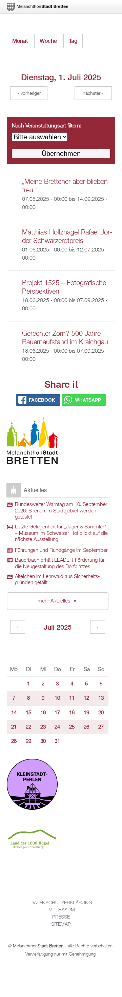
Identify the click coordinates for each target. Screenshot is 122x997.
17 (57, 713)
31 (57, 741)
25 (72, 727)
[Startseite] (32, 441)
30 (43, 741)
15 (28, 713)
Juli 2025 (58, 627)
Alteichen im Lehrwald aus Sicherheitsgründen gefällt (57, 579)
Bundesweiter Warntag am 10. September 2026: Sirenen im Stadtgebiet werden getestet (61, 511)
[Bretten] (38, 7)
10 (57, 698)
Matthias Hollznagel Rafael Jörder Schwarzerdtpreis (67, 236)
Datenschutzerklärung (61, 902)
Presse (61, 917)
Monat (20, 41)
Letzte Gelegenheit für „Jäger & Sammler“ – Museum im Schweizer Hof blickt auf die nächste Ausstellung (61, 533)
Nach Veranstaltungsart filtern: (46, 126)
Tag (76, 41)
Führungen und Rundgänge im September (61, 550)
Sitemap (61, 924)
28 (14, 741)
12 (86, 698)
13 (101, 698)
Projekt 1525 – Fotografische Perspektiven (64, 287)
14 (14, 713)
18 (72, 713)
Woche (48, 41)
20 (101, 713)
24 (57, 727)
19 (86, 713)
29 (28, 741)
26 (86, 727)
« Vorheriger (29, 93)
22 (28, 727)
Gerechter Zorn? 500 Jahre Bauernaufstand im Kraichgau (65, 338)
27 (101, 727)
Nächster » (93, 93)
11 (72, 698)
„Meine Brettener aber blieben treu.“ (65, 186)
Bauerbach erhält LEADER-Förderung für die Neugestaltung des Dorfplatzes (60, 563)
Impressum (61, 910)
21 (14, 727)
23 (43, 727)
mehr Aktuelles (55, 601)
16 (43, 713)
